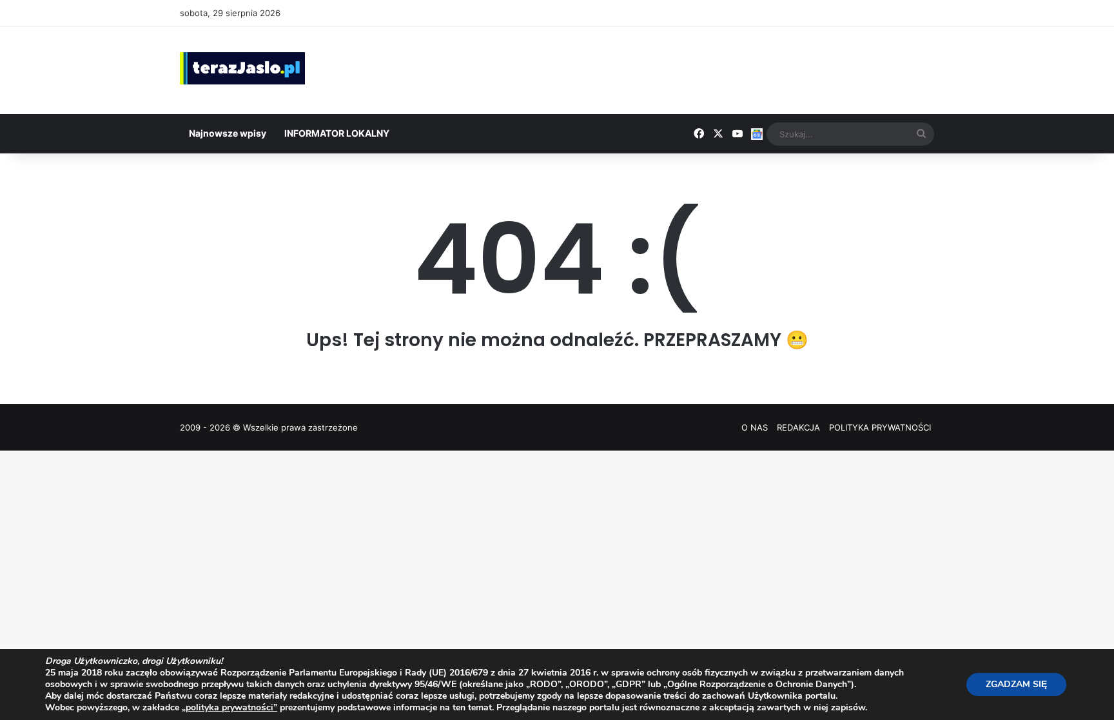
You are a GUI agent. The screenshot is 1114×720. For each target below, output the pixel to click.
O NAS (754, 427)
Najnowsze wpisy (227, 133)
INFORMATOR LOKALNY (336, 133)
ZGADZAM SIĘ (1016, 684)
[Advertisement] (686, 68)
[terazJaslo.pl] (242, 68)
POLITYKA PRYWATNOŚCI (880, 427)
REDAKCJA (798, 427)
